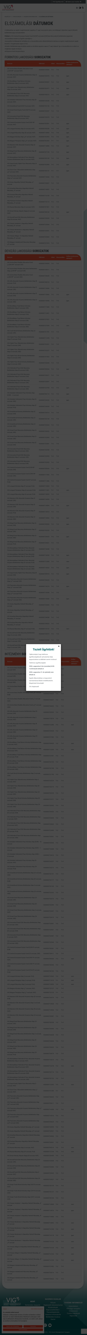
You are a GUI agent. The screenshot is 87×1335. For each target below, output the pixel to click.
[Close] (59, 646)
